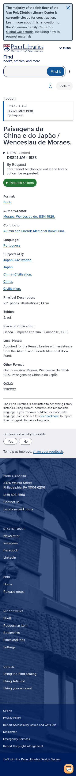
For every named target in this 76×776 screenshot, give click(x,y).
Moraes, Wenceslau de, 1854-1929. (29, 216)
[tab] (38, 111)
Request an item (22, 182)
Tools (63, 86)
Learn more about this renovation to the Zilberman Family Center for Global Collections (32, 27)
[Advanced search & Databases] (69, 71)
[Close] (68, 8)
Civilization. (12, 288)
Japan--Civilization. (17, 259)
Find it (56, 71)
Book (7, 202)
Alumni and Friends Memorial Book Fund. (34, 231)
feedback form (50, 416)
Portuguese (11, 245)
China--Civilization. (17, 274)
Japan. (8, 267)
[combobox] (25, 71)
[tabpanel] (38, 168)
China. (8, 281)
